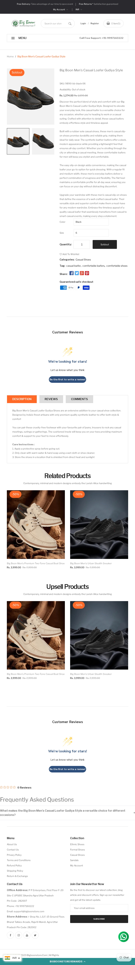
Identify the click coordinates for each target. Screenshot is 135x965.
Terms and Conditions (19, 860)
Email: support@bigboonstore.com (25, 911)
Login (83, 23)
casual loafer (73, 265)
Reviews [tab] (51, 399)
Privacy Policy (14, 854)
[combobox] (58, 23)
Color (62, 221)
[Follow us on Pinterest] (87, 273)
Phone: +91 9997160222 (20, 906)
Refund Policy (14, 865)
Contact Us (13, 849)
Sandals (74, 860)
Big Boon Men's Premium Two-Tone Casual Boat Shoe (36, 563)
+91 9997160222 (112, 38)
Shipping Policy (15, 870)
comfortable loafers (93, 265)
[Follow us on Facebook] (71, 273)
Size (62, 232)
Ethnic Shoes (77, 844)
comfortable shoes (116, 265)
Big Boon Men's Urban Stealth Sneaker (91, 563)
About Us (12, 844)
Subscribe (99, 919)
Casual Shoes (83, 259)
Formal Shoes (77, 849)
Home (10, 56)
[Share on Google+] (82, 273)
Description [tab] (21, 399)
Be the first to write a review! (67, 379)
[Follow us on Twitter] (76, 273)
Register (95, 23)
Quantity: (66, 244)
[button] (67, 961)
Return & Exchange (17, 876)
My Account (59, 9)
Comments (79, 399)
